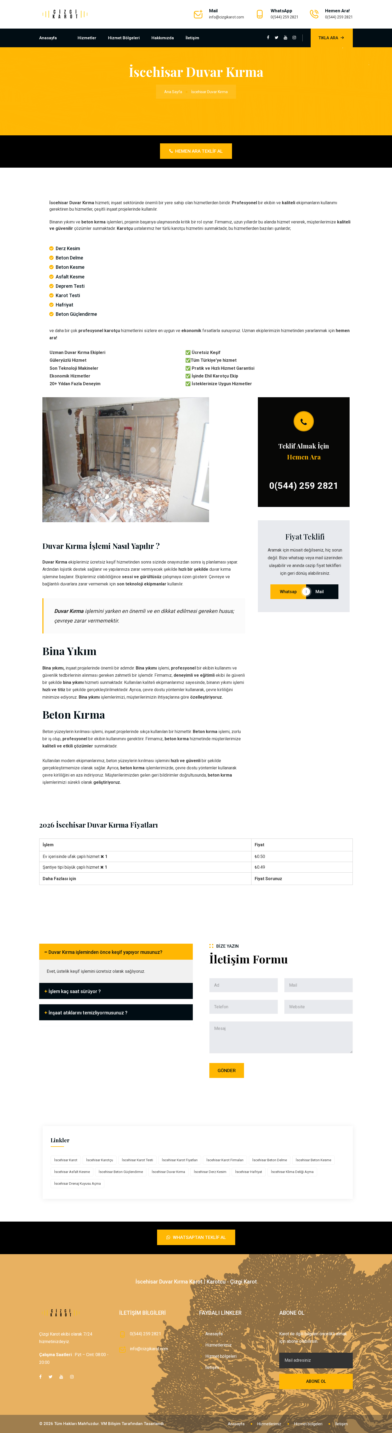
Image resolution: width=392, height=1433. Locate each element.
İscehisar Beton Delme (269, 1160)
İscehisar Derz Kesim (210, 1172)
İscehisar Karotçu (99, 1160)
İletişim (192, 38)
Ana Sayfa (173, 92)
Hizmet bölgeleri (124, 38)
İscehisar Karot (65, 1160)
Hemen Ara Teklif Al (198, 151)
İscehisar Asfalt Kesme (72, 1172)
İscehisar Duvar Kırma (168, 1172)
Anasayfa (48, 38)
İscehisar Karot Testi (137, 1160)
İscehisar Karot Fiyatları (180, 1160)
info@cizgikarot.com (226, 17)
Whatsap (288, 591)
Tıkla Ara (328, 38)
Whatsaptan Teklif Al (199, 1237)
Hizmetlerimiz (218, 1345)
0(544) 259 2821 (284, 17)
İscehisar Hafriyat (248, 1172)
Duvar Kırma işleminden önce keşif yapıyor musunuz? (105, 952)
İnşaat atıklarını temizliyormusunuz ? (88, 1012)
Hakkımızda (162, 38)
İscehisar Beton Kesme (313, 1160)
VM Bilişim (111, 1423)
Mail (322, 591)
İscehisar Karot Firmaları (224, 1160)
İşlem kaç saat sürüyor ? (75, 991)
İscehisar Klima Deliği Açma (292, 1172)
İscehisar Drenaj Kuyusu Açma (77, 1184)
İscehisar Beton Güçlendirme (121, 1172)
